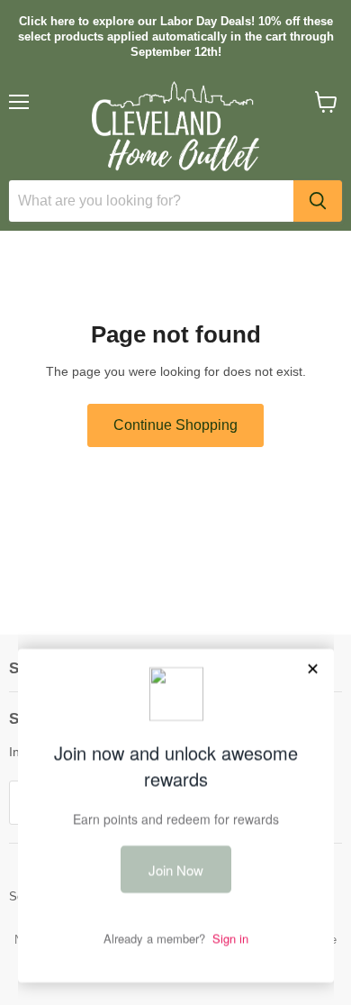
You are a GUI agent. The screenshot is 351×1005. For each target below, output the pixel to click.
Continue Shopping (175, 425)
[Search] (317, 201)
